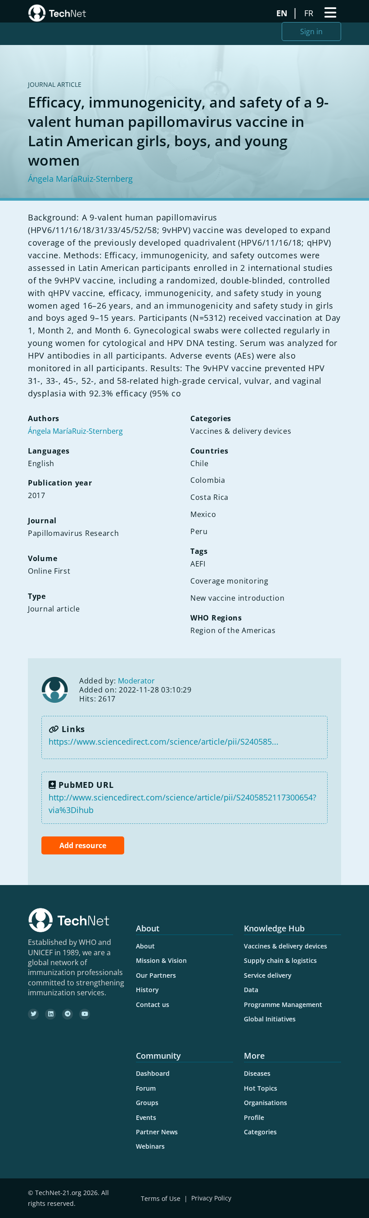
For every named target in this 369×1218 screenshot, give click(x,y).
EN (283, 13)
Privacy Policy (211, 1198)
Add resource (82, 845)
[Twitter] (33, 1014)
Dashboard (153, 1073)
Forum (146, 1088)
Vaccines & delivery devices (285, 946)
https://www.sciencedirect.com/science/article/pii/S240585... (164, 741)
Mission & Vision (161, 960)
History (147, 989)
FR (309, 13)
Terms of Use (160, 1198)
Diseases (257, 1073)
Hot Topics (260, 1088)
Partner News (157, 1132)
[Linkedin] (50, 1014)
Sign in (311, 31)
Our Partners (156, 975)
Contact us (152, 1004)
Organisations (265, 1102)
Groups (147, 1102)
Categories (260, 1132)
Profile (254, 1117)
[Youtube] (84, 1014)
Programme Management (283, 1004)
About (145, 946)
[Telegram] (67, 1014)
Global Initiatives (270, 1019)
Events (146, 1117)
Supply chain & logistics (280, 960)
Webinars (150, 1146)
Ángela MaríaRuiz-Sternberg (80, 178)
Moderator (136, 681)
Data (251, 989)
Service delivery (268, 975)
